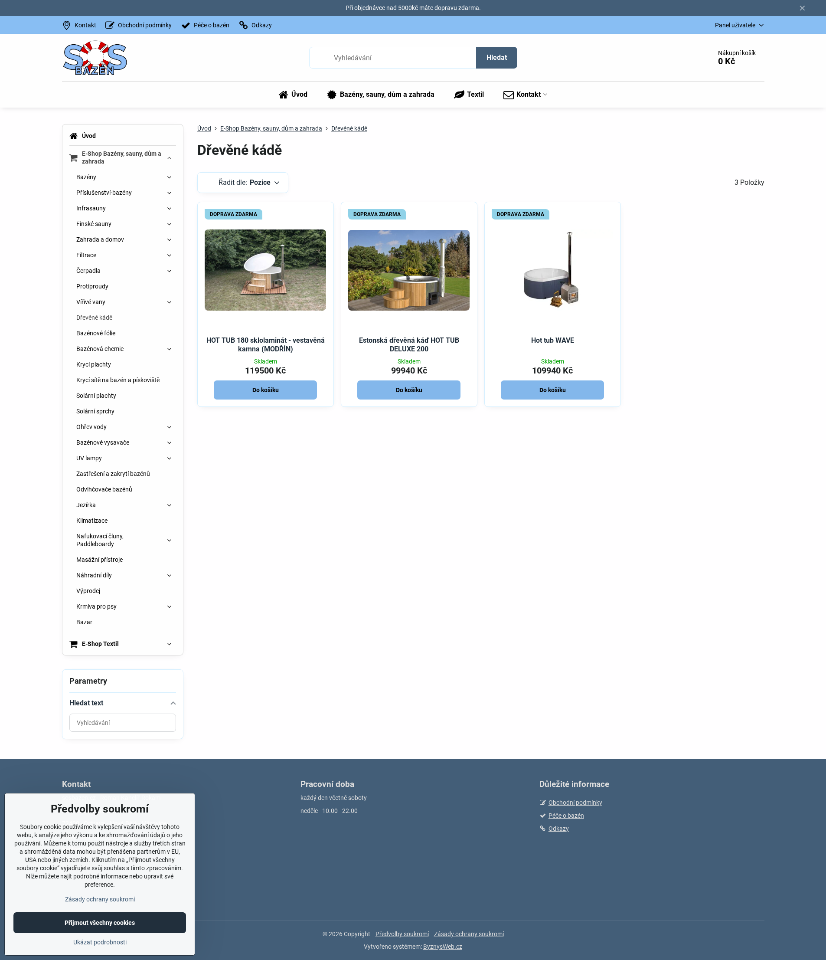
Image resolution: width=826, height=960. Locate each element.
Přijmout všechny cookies (100, 922)
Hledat (496, 57)
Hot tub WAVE (552, 340)
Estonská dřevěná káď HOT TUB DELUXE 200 (409, 344)
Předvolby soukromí (402, 934)
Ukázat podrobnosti (100, 942)
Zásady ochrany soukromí (469, 934)
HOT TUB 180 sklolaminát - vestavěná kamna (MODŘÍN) (265, 344)
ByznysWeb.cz (442, 946)
